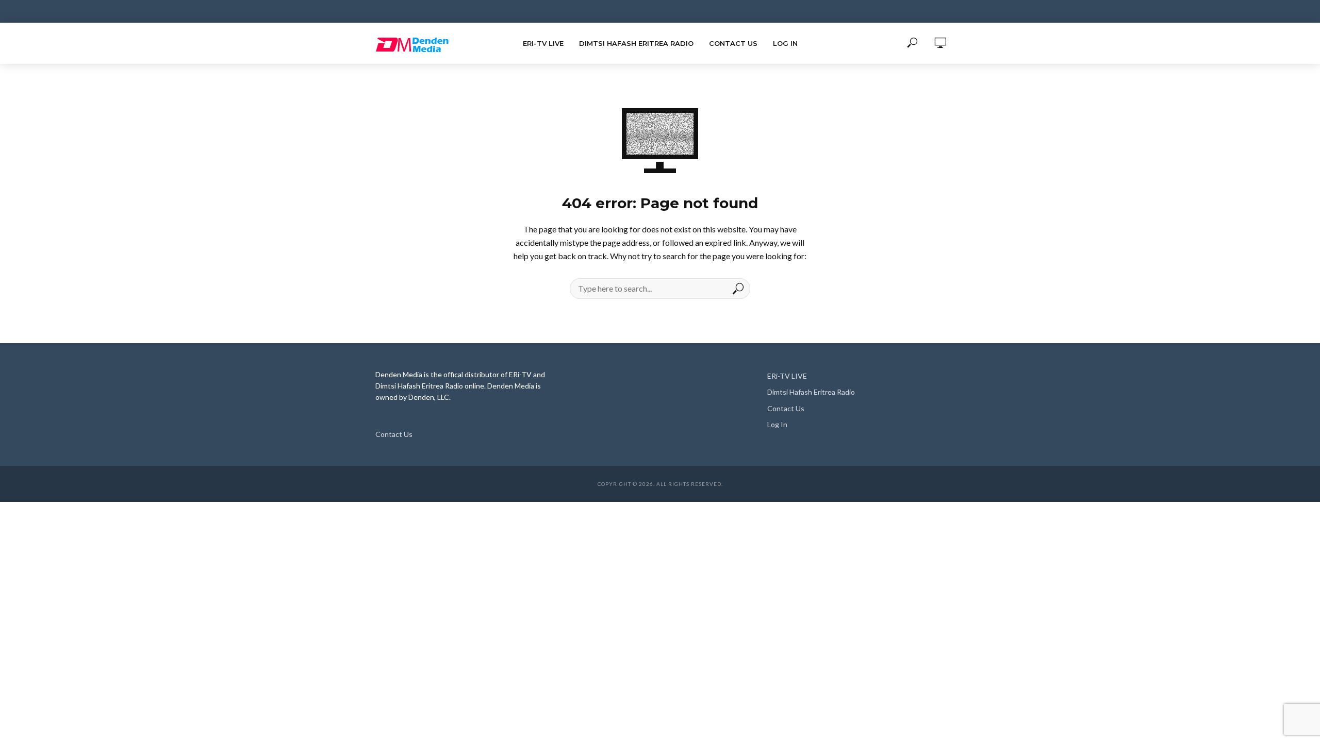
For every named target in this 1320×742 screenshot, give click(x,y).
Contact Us (733, 43)
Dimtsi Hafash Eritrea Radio (636, 43)
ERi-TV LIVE (543, 43)
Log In (785, 43)
